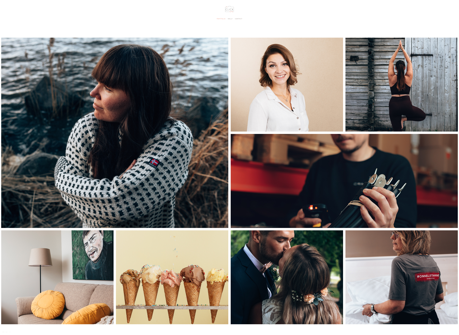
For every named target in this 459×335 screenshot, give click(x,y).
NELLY (230, 19)
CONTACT (238, 19)
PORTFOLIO (221, 19)
